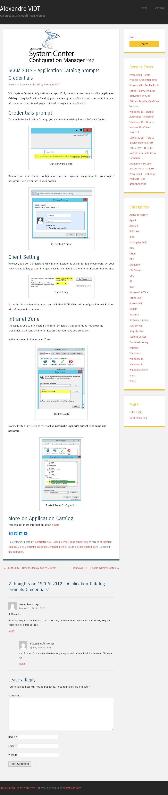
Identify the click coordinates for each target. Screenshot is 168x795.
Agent (132, 220)
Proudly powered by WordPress (17, 787)
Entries (135, 412)
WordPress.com (72, 787)
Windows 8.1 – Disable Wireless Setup (96, 568)
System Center (60, 542)
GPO (131, 275)
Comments (138, 417)
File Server (135, 270)
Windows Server (138, 370)
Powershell (135, 303)
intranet (53, 546)
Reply (11, 631)
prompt (63, 546)
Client (20, 546)
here (56, 524)
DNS (131, 259)
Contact (159, 7)
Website (12, 754)
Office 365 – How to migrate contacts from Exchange (142, 153)
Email (12, 746)
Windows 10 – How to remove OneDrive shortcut (141, 127)
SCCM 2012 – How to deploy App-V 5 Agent (29, 568)
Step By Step (136, 331)
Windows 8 (135, 364)
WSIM (132, 375)
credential (42, 546)
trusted (88, 546)
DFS (131, 248)
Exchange (135, 264)
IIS (130, 281)
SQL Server (135, 325)
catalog (12, 546)
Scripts (133, 309)
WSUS (132, 381)
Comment (15, 695)
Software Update (139, 320)
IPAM (132, 286)
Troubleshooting (78, 542)
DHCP (132, 253)
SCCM (71, 546)
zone (96, 546)
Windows (134, 353)
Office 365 (135, 297)
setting (79, 546)
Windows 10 (136, 358)
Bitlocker (134, 231)
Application (106, 542)
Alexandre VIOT (20, 9)
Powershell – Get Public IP (144, 85)
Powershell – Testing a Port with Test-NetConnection (142, 179)
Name (12, 737)
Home (143, 7)
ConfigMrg (30, 546)
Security (134, 314)
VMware (133, 347)
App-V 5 (133, 225)
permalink (18, 551)
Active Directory (138, 214)
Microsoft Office (138, 292)
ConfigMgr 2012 (43, 542)
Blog (132, 236)
